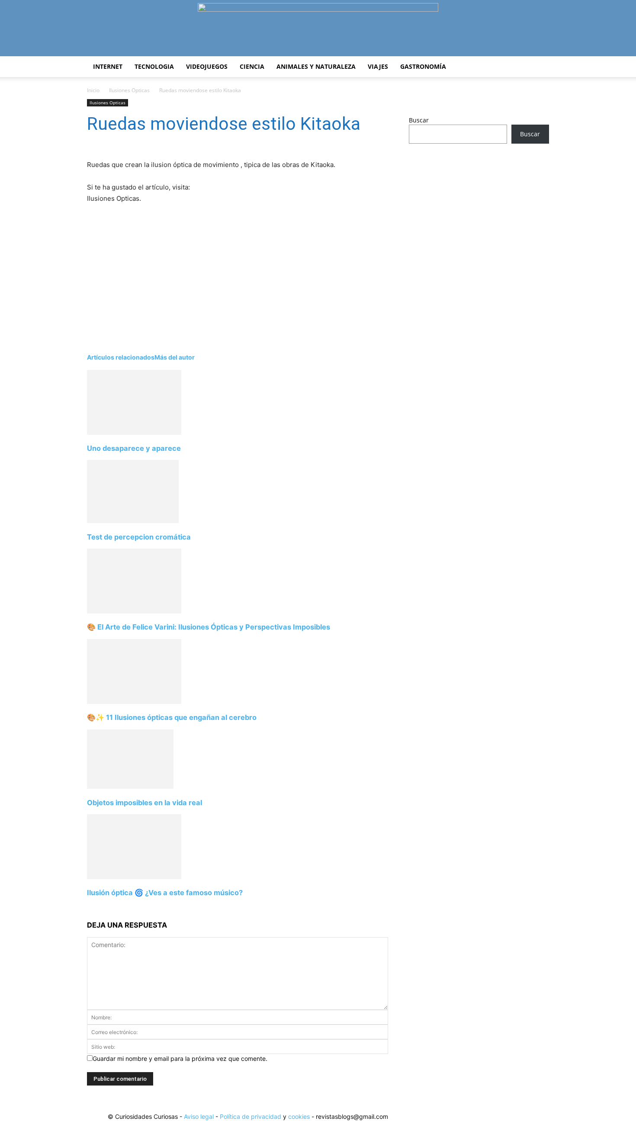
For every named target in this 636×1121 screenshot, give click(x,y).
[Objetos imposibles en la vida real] (130, 786)
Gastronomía (423, 66)
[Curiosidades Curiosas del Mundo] (318, 29)
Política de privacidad (250, 1116)
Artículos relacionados (120, 357)
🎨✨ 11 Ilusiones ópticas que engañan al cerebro (172, 717)
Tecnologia (154, 66)
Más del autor (174, 357)
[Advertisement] (225, 269)
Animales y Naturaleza (316, 66)
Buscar (419, 120)
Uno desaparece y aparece (134, 448)
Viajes (378, 66)
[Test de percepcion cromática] (133, 520)
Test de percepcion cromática (139, 537)
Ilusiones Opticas (129, 90)
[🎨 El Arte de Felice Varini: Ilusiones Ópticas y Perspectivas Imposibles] (134, 611)
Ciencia (252, 66)
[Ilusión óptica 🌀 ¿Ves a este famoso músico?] (134, 876)
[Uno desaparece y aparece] (134, 432)
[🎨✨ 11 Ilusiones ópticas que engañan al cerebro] (134, 701)
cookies (299, 1116)
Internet (107, 66)
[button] (538, 67)
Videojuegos (207, 66)
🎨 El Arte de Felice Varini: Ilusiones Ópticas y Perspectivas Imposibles (208, 627)
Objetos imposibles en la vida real (144, 802)
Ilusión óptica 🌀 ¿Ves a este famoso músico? (165, 892)
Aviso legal (199, 1116)
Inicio (93, 90)
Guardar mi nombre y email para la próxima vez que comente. (180, 1058)
